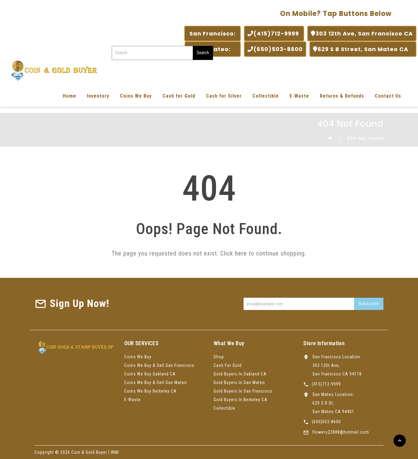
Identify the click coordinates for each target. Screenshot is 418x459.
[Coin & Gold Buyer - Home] (52, 70)
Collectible (265, 96)
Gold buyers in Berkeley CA (240, 399)
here (241, 253)
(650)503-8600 (278, 49)
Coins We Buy (136, 96)
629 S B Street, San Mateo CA (365, 49)
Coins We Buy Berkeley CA (150, 391)
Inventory (98, 96)
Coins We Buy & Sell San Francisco (159, 365)
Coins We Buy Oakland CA (150, 373)
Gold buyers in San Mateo (239, 382)
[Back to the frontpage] (330, 138)
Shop (219, 356)
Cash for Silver (224, 96)
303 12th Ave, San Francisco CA (364, 33)
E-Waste (299, 96)
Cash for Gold (178, 96)
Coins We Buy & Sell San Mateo (155, 382)
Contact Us (388, 96)
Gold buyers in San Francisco (243, 391)
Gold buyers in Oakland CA (240, 373)
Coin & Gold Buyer (89, 452)
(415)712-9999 (276, 33)
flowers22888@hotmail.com (340, 432)
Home (69, 96)
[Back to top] (400, 441)
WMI (115, 452)
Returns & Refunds (342, 96)
